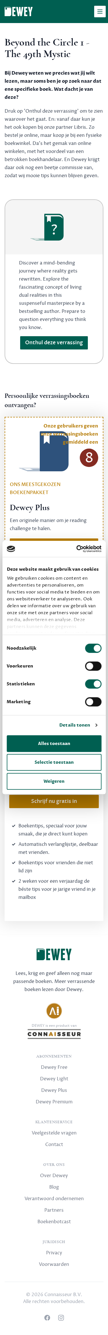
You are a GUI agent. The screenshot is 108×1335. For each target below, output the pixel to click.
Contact (54, 1144)
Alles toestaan (54, 743)
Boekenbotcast (54, 1222)
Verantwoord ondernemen (54, 1199)
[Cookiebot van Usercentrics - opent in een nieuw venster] (76, 549)
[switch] (93, 666)
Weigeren (54, 781)
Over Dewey (54, 1176)
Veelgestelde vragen (54, 1133)
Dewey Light (54, 1079)
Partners (54, 1210)
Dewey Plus (54, 1090)
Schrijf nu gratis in (54, 801)
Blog (54, 1187)
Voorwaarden (54, 1264)
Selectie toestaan (54, 762)
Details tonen (74, 725)
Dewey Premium (54, 1102)
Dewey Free (54, 1067)
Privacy (54, 1253)
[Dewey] (19, 11)
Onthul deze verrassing (54, 342)
